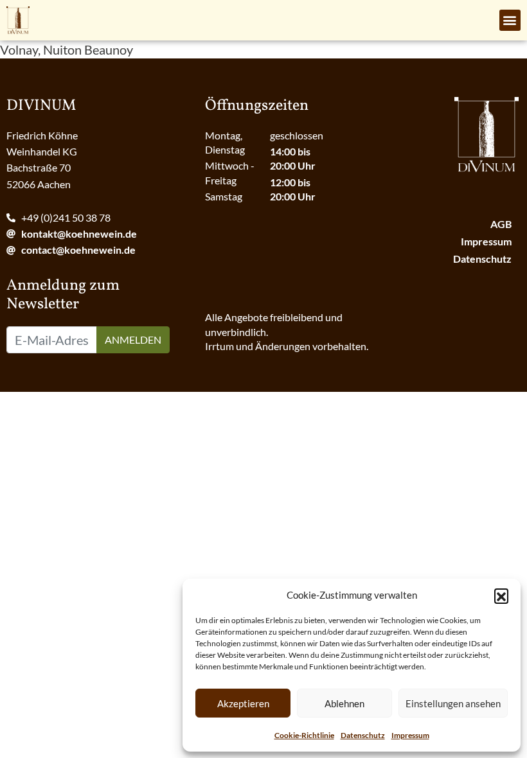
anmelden (133, 339)
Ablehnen (344, 703)
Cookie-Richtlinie (304, 735)
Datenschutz (363, 735)
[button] (501, 595)
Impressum (410, 735)
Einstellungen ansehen (453, 703)
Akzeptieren (243, 703)
